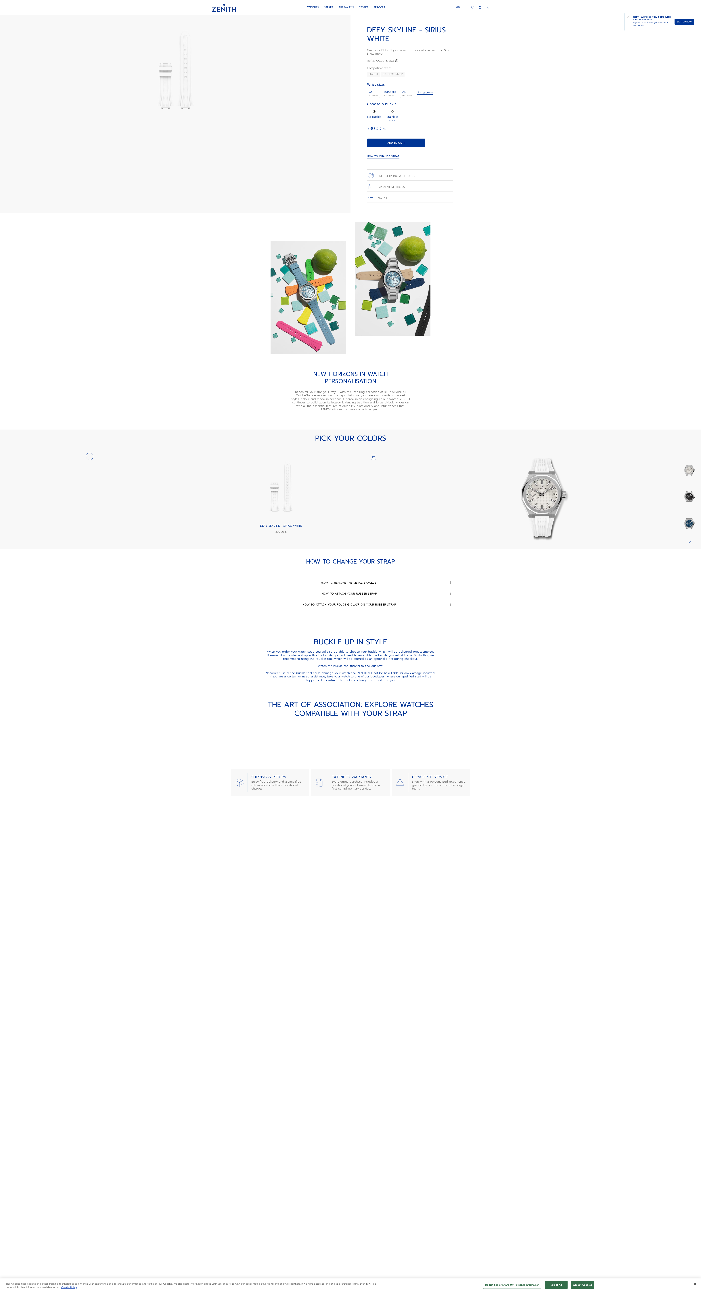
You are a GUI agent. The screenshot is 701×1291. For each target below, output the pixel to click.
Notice (382, 198)
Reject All (556, 1285)
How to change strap (383, 156)
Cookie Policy (69, 1287)
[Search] (473, 7)
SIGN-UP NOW (684, 21)
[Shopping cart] (480, 7)
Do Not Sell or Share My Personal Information (512, 1285)
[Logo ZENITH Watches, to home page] (224, 7)
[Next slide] (689, 541)
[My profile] (487, 7)
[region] (350, 1284)
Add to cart (396, 143)
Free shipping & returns (396, 176)
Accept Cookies (582, 1285)
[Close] (695, 1284)
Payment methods (391, 187)
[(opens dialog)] (345, 118)
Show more (375, 53)
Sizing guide (425, 92)
